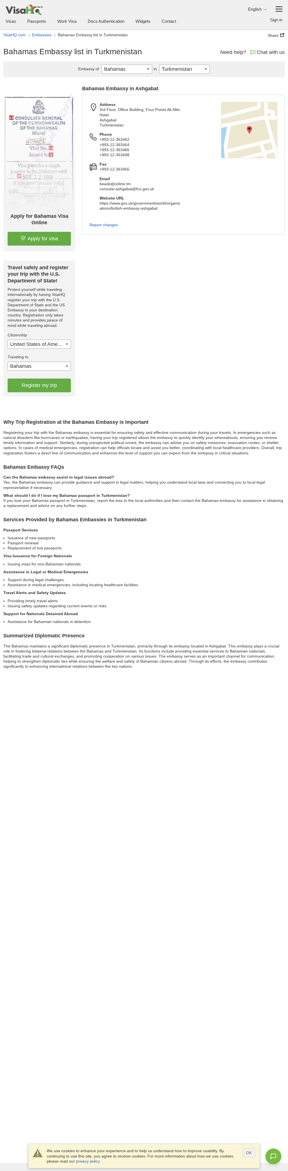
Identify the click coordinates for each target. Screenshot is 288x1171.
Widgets (143, 21)
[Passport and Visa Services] (24, 9)
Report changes (103, 225)
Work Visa (66, 21)
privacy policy (88, 1161)
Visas (11, 21)
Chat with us (271, 52)
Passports (36, 21)
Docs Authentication (106, 21)
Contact (169, 21)
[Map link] (249, 130)
